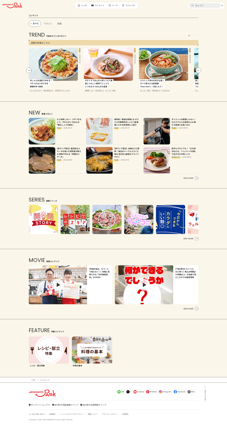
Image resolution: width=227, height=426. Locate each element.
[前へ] (28, 70)
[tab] (48, 23)
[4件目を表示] (195, 35)
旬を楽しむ (100, 90)
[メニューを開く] (222, 5)
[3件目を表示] (193, 35)
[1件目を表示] (189, 35)
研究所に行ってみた (63, 90)
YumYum (166, 90)
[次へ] (198, 70)
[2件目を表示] (191, 35)
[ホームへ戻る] (12, 5)
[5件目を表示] (197, 35)
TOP (33, 380)
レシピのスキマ (36, 90)
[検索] (192, 5)
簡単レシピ (90, 90)
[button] (205, 5)
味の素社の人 (49, 90)
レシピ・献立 (111, 90)
